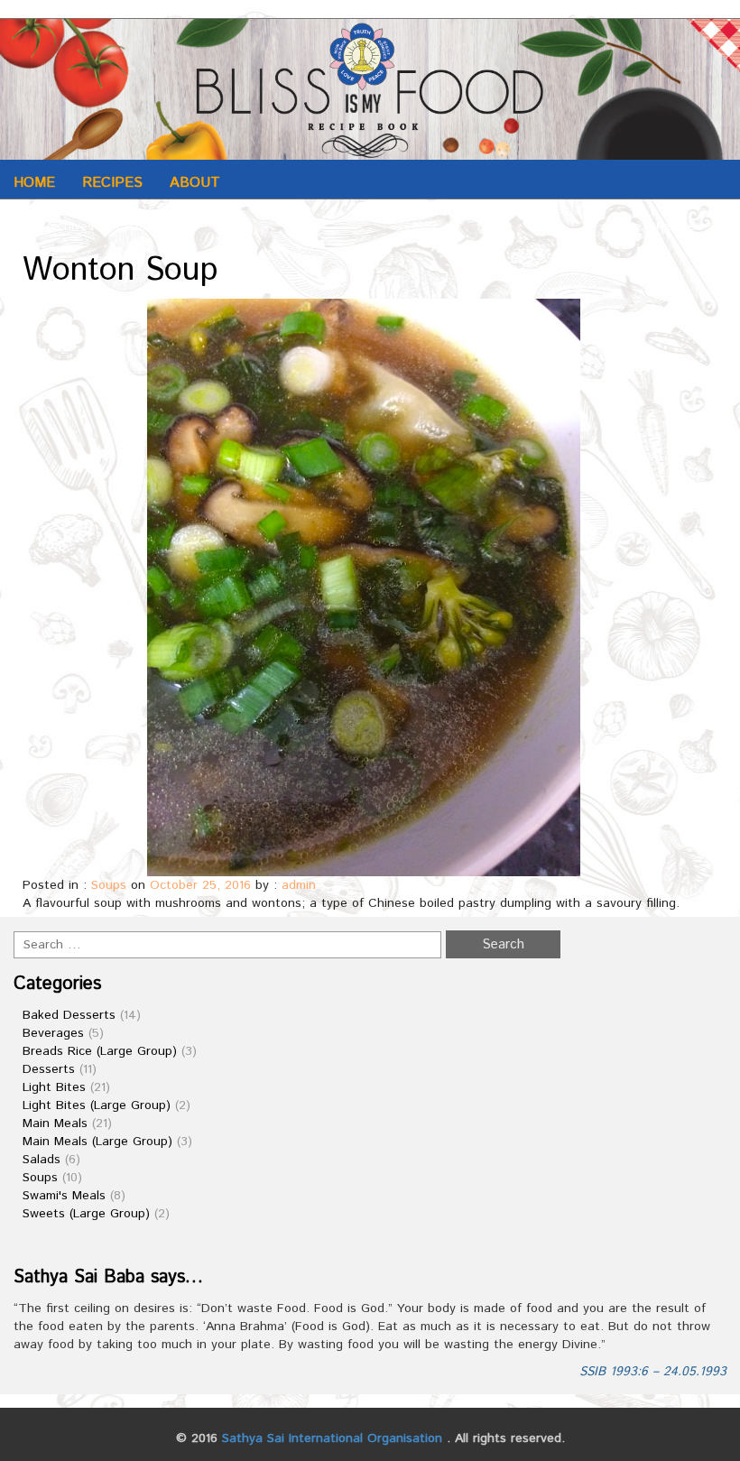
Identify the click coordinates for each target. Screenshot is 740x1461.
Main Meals (55, 1123)
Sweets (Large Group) (86, 1214)
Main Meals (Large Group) (97, 1142)
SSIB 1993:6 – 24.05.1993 (652, 1372)
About (195, 182)
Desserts (49, 1069)
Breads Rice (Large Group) (100, 1051)
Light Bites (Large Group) (97, 1105)
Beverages (53, 1033)
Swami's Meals (64, 1196)
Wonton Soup (120, 270)
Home (34, 182)
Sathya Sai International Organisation (332, 1438)
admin (299, 885)
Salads (41, 1160)
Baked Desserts (69, 1015)
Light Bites (54, 1087)
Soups (108, 885)
